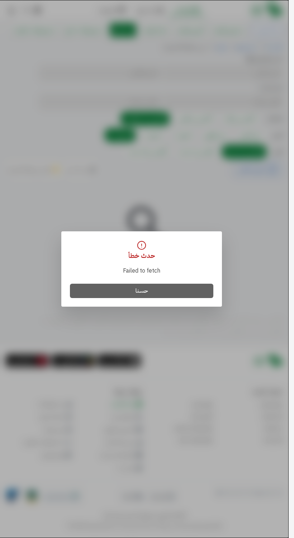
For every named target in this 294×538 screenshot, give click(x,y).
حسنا (142, 291)
